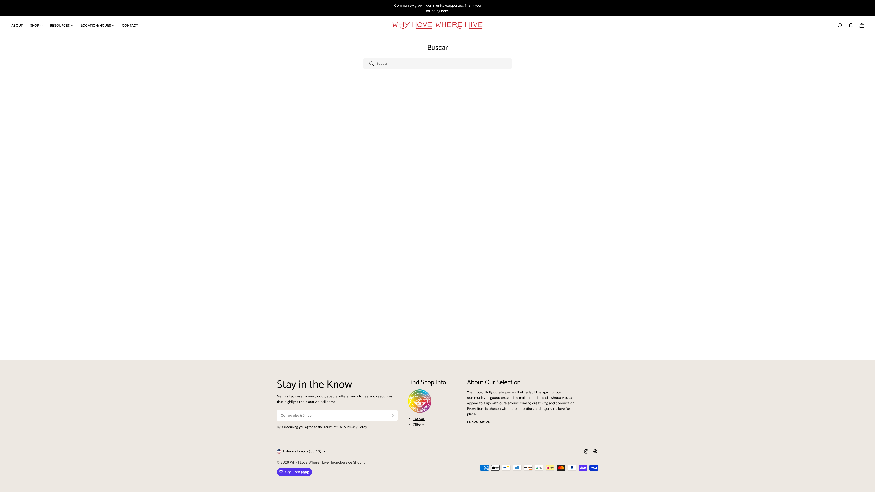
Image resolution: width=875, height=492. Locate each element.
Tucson (419, 418)
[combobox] (437, 63)
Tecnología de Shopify (347, 462)
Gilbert (418, 425)
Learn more (478, 422)
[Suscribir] (392, 415)
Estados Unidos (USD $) (302, 451)
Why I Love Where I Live (309, 462)
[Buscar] (839, 25)
